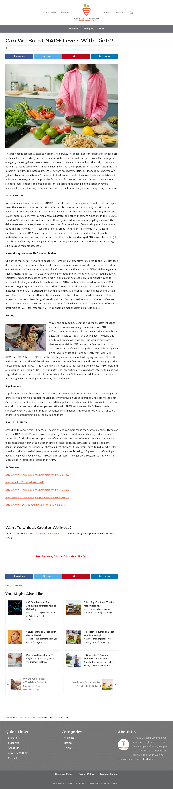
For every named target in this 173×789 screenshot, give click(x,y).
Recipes (68, 742)
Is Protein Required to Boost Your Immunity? (99, 633)
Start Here (14, 737)
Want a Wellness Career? (39, 655)
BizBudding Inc (115, 783)
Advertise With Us (18, 753)
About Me (13, 747)
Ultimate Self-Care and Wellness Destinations (96, 657)
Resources (13, 742)
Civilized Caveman (73, 783)
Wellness (18, 585)
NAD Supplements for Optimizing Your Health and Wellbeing (41, 606)
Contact (12, 758)
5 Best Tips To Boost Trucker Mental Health (99, 604)
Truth (67, 747)
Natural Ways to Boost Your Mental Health (41, 633)
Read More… (149, 759)
